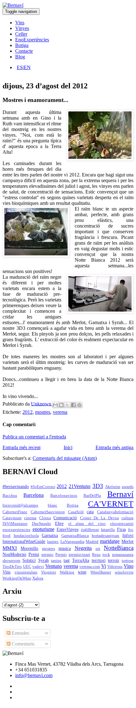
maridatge (110, 541)
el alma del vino (87, 523)
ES (20, 67)
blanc (52, 505)
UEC (27, 566)
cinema (30, 518)
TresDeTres (12, 566)
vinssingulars (26, 572)
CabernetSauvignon (48, 512)
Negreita (83, 548)
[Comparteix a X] (67, 405)
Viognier (48, 572)
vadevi (38, 566)
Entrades (19, 633)
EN (27, 67)
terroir (113, 560)
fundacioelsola (26, 535)
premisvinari (79, 554)
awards (127, 487)
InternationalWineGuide (24, 541)
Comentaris (22, 643)
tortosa (127, 560)
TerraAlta (80, 560)
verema (60, 412)
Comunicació (65, 517)
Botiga (21, 45)
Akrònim (112, 487)
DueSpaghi (41, 523)
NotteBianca (118, 547)
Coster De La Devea (99, 518)
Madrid (92, 541)
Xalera (37, 578)
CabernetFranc (15, 512)
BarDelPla (92, 495)
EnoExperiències (32, 39)
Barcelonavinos (63, 495)
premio (47, 554)
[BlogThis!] (61, 405)
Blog (20, 56)
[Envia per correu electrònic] (55, 405)
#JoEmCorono (43, 487)
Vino (128, 566)
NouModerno (14, 554)
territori (99, 560)
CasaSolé (76, 512)
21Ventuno (79, 486)
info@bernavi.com (34, 675)
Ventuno (53, 566)
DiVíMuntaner (15, 523)
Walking (67, 572)
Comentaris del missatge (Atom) (65, 458)
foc (130, 529)
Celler (21, 34)
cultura (127, 518)
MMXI (10, 548)
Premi (33, 554)
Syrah (43, 560)
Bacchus (10, 495)
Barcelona (33, 495)
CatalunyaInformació (115, 512)
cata (90, 511)
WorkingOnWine (17, 578)
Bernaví (120, 494)
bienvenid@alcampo (20, 505)
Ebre (59, 523)
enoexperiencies (16, 529)
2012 (27, 412)
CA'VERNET (110, 504)
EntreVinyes (67, 529)
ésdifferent (90, 529)
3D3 (97, 486)
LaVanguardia (72, 541)
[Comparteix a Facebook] (73, 405)
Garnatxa (50, 535)
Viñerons (114, 566)
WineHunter (100, 572)
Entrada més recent (21, 447)
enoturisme (43, 529)
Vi (103, 566)
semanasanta (122, 554)
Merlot (127, 541)
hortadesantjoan (105, 535)
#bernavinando (16, 486)
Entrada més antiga (114, 447)
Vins (19, 22)
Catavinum (12, 518)
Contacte (24, 51)
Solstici (29, 560)
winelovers (124, 572)
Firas (121, 529)
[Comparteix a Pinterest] (79, 405)
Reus (96, 554)
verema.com (89, 566)
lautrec (53, 541)
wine (82, 571)
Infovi (127, 535)
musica (65, 548)
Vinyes (22, 28)
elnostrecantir (121, 523)
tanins (56, 560)
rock (106, 554)
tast (67, 560)
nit (98, 548)
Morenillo (29, 548)
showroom (11, 560)
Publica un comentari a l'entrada (34, 436)
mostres (42, 412)
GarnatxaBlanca (75, 535)
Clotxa (45, 518)
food (6, 535)
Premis (61, 554)
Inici (68, 447)
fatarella (108, 529)
